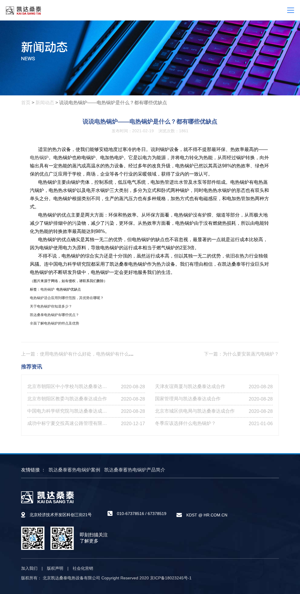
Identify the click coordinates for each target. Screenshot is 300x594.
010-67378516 (130, 513)
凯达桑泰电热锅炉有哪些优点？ (54, 315)
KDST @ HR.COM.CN (206, 515)
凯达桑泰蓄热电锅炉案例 (74, 469)
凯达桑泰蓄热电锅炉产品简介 (134, 469)
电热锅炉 (39, 157)
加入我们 (29, 568)
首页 (25, 102)
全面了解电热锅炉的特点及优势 (54, 323)
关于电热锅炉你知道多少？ (51, 306)
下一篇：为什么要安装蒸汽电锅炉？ (241, 353)
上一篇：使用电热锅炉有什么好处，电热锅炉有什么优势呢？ (84, 353)
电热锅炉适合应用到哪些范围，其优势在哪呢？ (67, 298)
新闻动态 (44, 102)
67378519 (157, 513)
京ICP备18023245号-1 (171, 578)
